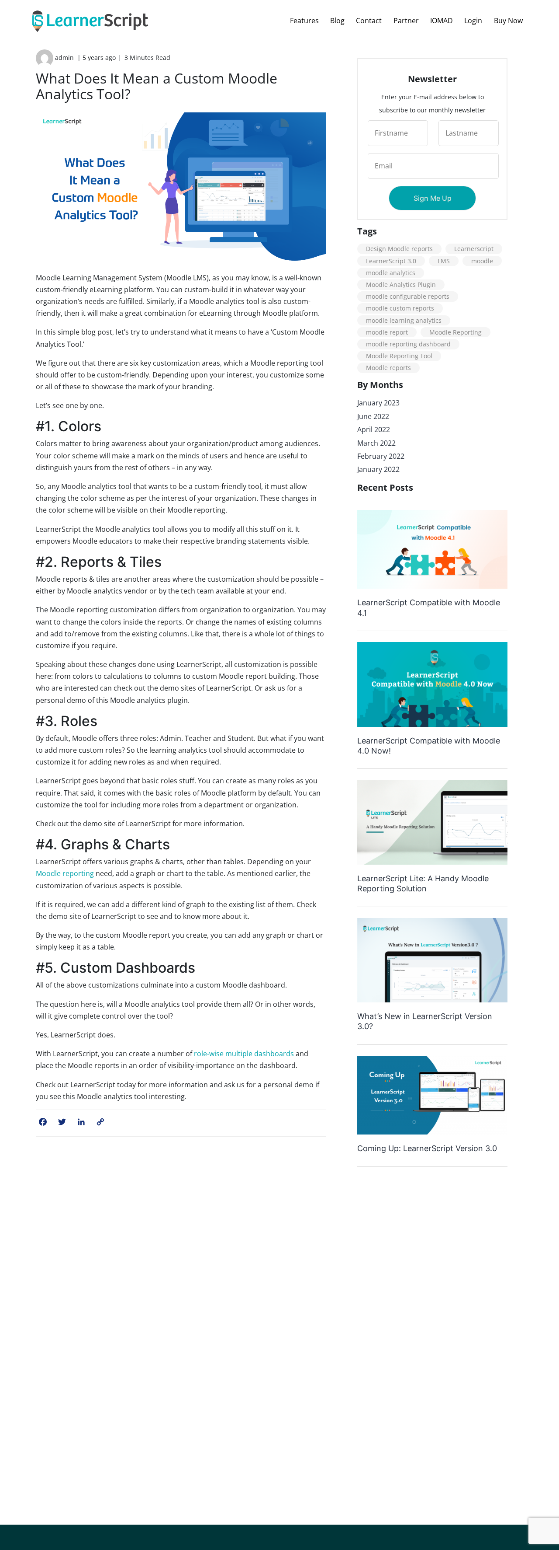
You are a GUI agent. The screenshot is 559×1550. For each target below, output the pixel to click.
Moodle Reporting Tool (399, 356)
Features (304, 20)
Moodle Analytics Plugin (401, 284)
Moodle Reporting (455, 332)
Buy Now (508, 20)
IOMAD (441, 20)
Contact (369, 20)
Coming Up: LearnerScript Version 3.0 (427, 1148)
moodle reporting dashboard (408, 344)
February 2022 (380, 456)
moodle (482, 261)
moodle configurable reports (407, 296)
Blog (337, 20)
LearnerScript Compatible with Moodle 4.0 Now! (428, 745)
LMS (444, 261)
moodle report (387, 332)
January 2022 (378, 469)
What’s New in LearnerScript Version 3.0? (424, 1021)
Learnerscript (473, 248)
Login (473, 20)
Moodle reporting (65, 873)
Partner (406, 20)
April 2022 (373, 429)
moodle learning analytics (404, 320)
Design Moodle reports (399, 248)
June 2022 (373, 416)
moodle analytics (390, 273)
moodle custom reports (400, 308)
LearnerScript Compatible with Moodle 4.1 (428, 607)
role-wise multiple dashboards (244, 1053)
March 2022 (376, 443)
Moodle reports (388, 367)
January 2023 (378, 403)
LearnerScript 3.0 (391, 261)
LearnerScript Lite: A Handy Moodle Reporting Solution (423, 883)
